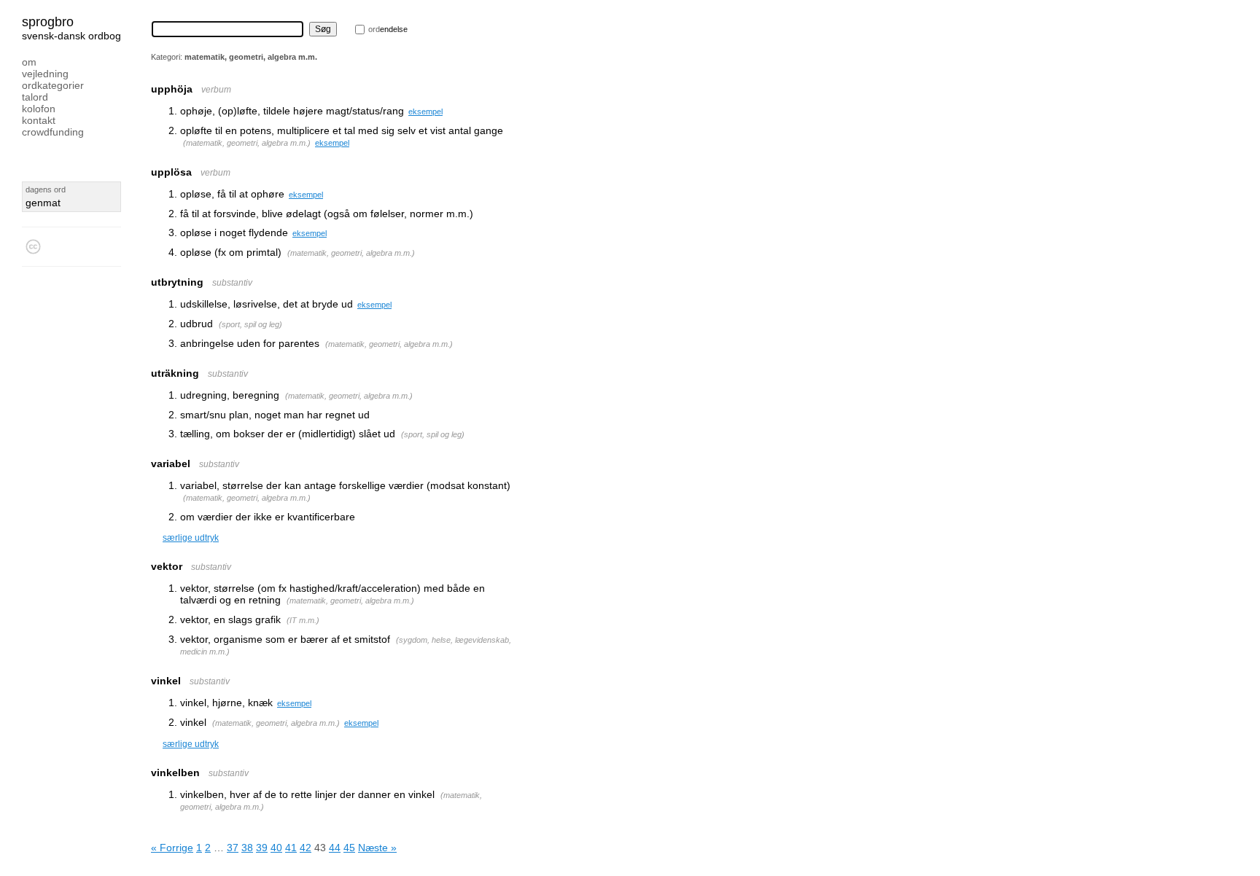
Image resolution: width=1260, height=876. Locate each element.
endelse (388, 29)
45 (349, 847)
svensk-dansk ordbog (71, 36)
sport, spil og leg (250, 324)
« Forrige (172, 847)
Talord (35, 97)
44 (335, 847)
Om (29, 62)
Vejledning (45, 73)
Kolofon (38, 108)
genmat (43, 202)
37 (232, 847)
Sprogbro (48, 22)
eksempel (425, 111)
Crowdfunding (53, 132)
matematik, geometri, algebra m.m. (247, 142)
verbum (216, 90)
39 (262, 847)
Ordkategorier (53, 85)
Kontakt (38, 120)
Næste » (377, 847)
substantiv (232, 283)
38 (247, 847)
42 (305, 847)
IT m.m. (302, 620)
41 (291, 847)
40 (276, 847)
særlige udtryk (191, 538)
